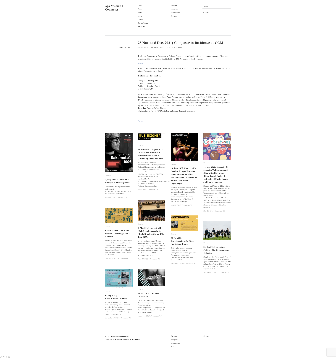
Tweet (140, 121)
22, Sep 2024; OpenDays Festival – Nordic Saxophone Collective (216, 249)
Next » (130, 47)
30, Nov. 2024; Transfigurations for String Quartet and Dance (183, 240)
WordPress (136, 339)
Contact (206, 12)
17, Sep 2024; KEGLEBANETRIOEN (116, 297)
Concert (140, 19)
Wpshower (118, 339)
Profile (140, 5)
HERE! (141, 63)
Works (140, 9)
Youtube (174, 16)
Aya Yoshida (144, 47)
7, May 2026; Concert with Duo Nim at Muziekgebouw (117, 181)
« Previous (123, 47)
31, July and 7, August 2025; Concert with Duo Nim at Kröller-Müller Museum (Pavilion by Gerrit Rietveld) (153, 154)
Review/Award (143, 23)
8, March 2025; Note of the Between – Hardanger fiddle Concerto (117, 233)
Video (140, 16)
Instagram (174, 9)
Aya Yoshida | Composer (114, 8)
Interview (141, 26)
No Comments (177, 47)
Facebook (174, 5)
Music (140, 12)
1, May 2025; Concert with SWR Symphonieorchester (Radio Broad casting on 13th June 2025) (151, 232)
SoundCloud (175, 12)
